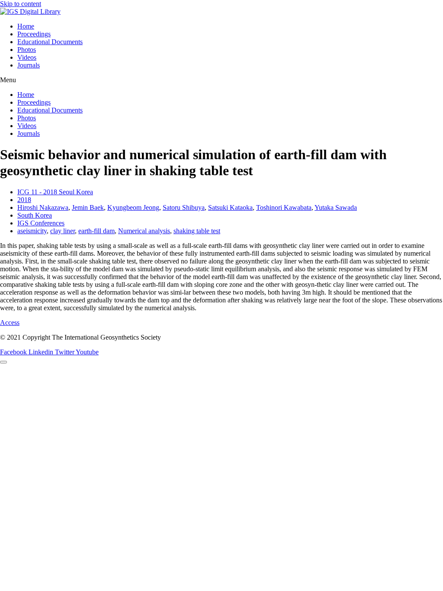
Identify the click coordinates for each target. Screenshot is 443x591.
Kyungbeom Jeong (133, 207)
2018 (24, 199)
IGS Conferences (40, 223)
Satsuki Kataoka (230, 207)
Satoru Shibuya (184, 207)
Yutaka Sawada (336, 207)
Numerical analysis (144, 230)
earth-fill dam (96, 230)
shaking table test (196, 230)
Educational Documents (50, 41)
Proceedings (34, 34)
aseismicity (32, 230)
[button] (221, 80)
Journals (28, 65)
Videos (26, 57)
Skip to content (20, 3)
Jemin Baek (88, 207)
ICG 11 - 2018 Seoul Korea (55, 192)
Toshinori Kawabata (283, 207)
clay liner (62, 230)
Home (25, 26)
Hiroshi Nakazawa (42, 207)
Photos (26, 49)
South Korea (34, 215)
